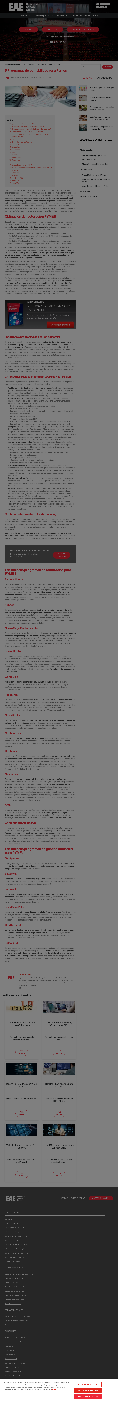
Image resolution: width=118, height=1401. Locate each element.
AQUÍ (54, 1389)
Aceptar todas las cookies (88, 1396)
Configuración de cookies (87, 1384)
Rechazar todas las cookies (88, 1390)
